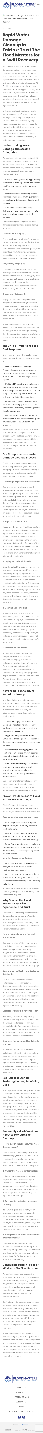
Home (31, 1315)
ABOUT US (21, 1387)
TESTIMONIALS (21, 1397)
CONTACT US (22, 1401)
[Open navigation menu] (38, 5)
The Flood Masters (11, 86)
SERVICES (20, 1392)
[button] (19, 1417)
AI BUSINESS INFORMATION (21, 1411)
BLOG (21, 1406)
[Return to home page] (19, 5)
